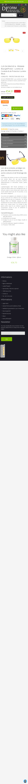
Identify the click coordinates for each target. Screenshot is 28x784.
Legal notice (5, 303)
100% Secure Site (7, 291)
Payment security (7, 313)
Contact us (5, 293)
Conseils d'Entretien (7, 143)
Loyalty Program (6, 286)
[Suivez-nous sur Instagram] (22, 5)
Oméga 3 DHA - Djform (14, 257)
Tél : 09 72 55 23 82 (7, 296)
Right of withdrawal (7, 283)
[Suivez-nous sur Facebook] (19, 5)
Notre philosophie (7, 318)
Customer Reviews (1, 351)
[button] (22, 51)
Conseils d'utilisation (7, 140)
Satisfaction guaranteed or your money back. (13, 308)
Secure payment (6, 311)
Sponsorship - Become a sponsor (11, 288)
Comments (5, 146)
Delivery (4, 281)
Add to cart (17, 108)
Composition (5, 137)
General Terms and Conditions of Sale (12, 306)
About (4, 316)
